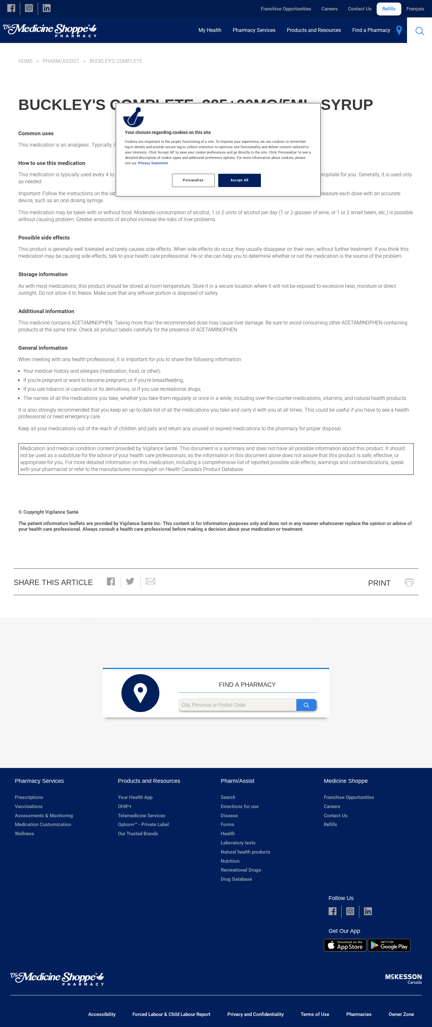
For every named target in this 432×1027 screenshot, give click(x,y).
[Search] (306, 705)
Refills (389, 9)
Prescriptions (29, 797)
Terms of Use (315, 1014)
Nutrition (230, 861)
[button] (11, 9)
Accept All (240, 180)
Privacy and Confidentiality (255, 1014)
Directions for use (240, 806)
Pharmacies (359, 1014)
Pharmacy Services (39, 781)
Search (228, 797)
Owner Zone (401, 1014)
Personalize (193, 180)
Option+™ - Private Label (143, 824)
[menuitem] (212, 30)
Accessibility (101, 1014)
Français (415, 9)
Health (228, 834)
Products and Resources (149, 781)
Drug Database (236, 879)
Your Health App (135, 797)
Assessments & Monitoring (44, 816)
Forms (227, 824)
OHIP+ (125, 806)
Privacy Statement (153, 163)
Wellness (24, 834)
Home (25, 61)
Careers (329, 9)
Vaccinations (29, 806)
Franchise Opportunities (286, 9)
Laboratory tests (238, 843)
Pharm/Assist (61, 61)
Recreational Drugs (241, 870)
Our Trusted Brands (138, 834)
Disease (229, 816)
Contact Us (360, 9)
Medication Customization (43, 824)
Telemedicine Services (141, 816)
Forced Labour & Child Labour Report (171, 1014)
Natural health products (245, 852)
